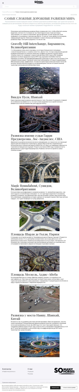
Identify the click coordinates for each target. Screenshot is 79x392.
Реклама (30, 374)
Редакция (30, 371)
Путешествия (11, 12)
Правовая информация (9, 382)
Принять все (55, 387)
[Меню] (3, 3)
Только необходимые (69, 387)
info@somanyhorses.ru (8, 371)
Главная (4, 12)
